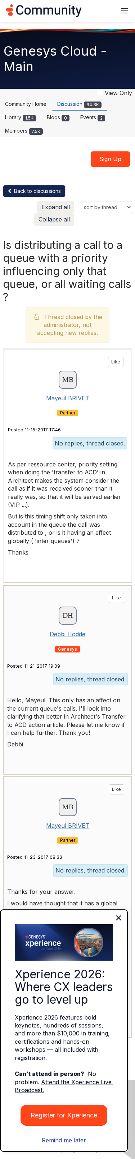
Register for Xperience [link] (64, 1115)
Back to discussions (37, 191)
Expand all (55, 207)
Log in (101, 11)
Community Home (25, 104)
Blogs (57, 117)
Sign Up (110, 159)
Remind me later (64, 1140)
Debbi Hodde (67, 634)
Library (19, 117)
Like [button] (115, 362)
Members (22, 131)
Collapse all (54, 219)
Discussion (78, 104)
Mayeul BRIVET (67, 398)
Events (91, 117)
